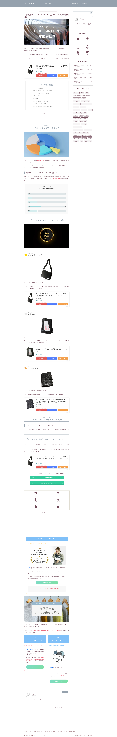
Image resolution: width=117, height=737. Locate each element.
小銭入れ (84, 135)
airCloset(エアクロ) (30, 649)
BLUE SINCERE (47, 731)
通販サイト (76, 141)
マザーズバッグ (84, 118)
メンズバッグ (76, 124)
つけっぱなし (76, 101)
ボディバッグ (76, 118)
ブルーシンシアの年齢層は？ (37, 88)
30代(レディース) (77, 95)
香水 (90, 141)
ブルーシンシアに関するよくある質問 (39, 101)
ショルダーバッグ (36, 95)
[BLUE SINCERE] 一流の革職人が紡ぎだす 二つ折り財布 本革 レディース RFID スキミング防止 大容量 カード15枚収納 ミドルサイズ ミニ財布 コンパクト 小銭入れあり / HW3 (51, 401)
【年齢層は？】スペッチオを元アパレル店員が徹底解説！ (82, 70)
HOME (25, 731)
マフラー (76, 121)
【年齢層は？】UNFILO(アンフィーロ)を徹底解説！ (82, 78)
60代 (84, 98)
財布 (90, 138)
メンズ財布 (84, 124)
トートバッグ (76, 109)
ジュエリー (90, 104)
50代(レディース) (77, 98)
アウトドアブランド (85, 101)
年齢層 (90, 135)
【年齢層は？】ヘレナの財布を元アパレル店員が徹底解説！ (82, 74)
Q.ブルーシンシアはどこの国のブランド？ (41, 103)
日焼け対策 (85, 138)
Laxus (29, 567)
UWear (51, 667)
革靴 (82, 141)
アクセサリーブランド (38, 731)
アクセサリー (76, 104)
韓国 (86, 141)
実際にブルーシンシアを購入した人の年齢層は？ (43, 90)
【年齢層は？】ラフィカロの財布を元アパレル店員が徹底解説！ (82, 66)
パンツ (84, 112)
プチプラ (87, 115)
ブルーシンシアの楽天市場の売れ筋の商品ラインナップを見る (47, 483)
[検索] (91, 13)
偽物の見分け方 (85, 132)
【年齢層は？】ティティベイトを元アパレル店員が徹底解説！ (82, 82)
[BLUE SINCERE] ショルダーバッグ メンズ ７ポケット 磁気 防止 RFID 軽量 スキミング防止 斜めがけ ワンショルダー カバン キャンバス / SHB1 (52, 67)
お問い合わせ (33, 735)
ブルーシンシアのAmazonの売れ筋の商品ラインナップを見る (47, 477)
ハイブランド (84, 109)
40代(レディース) (86, 95)
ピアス (81, 115)
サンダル (83, 104)
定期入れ (34, 96)
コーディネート (84, 3)
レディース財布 (77, 132)
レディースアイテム (77, 127)
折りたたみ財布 (77, 138)
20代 (87, 92)
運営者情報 (26, 735)
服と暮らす (29, 3)
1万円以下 (76, 92)
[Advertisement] (46, 118)
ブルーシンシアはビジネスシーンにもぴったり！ (42, 106)
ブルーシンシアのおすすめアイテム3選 (40, 93)
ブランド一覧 (75, 3)
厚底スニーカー (77, 135)
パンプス (76, 115)
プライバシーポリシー (42, 735)
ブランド (30, 731)
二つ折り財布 (35, 98)
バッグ (90, 109)
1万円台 (82, 92)
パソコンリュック (77, 112)
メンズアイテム (83, 121)
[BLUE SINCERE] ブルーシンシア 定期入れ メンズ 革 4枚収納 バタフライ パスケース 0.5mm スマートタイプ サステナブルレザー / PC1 (51, 350)
